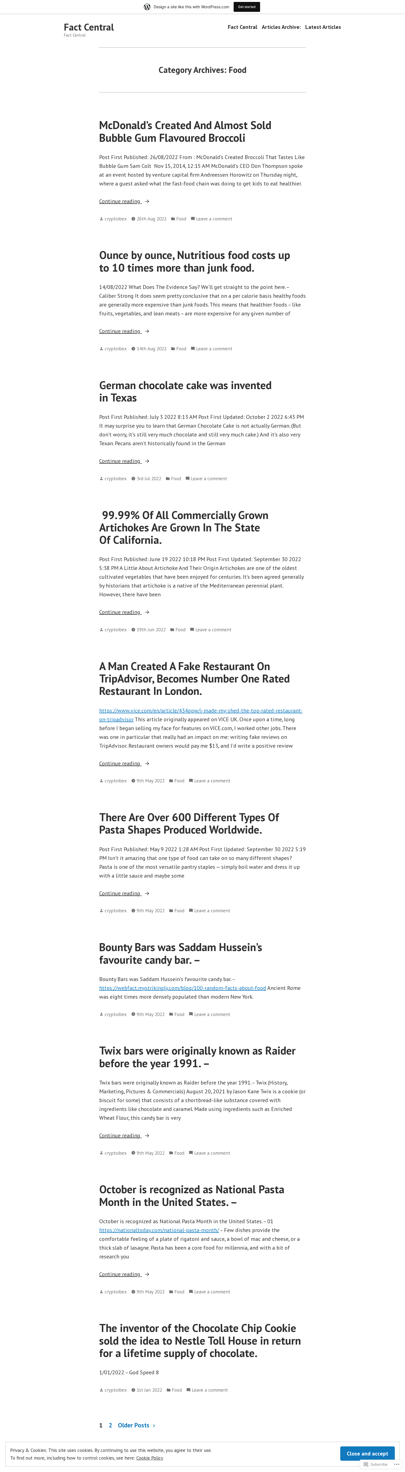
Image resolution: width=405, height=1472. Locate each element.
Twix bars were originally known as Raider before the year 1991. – (197, 1056)
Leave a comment (214, 219)
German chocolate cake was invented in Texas (185, 391)
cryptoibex (116, 218)
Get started (247, 7)
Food (181, 218)
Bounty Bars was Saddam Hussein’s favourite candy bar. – (180, 953)
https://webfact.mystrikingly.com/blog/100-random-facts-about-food (182, 988)
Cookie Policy (149, 1458)
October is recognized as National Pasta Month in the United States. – (191, 1195)
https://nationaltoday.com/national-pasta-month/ (159, 1230)
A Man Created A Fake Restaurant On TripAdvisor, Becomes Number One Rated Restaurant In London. (194, 678)
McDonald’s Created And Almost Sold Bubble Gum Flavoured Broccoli (185, 131)
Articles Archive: (281, 27)
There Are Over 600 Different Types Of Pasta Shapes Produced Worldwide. (189, 823)
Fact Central (89, 27)
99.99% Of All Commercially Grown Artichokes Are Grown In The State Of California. (183, 527)
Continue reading (120, 201)
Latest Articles (323, 27)
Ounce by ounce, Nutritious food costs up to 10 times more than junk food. (194, 261)
